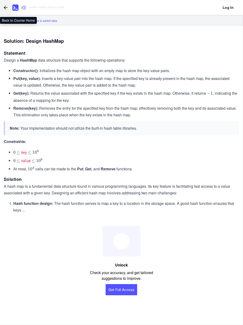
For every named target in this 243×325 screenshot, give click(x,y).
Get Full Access (121, 289)
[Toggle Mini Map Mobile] (24, 7)
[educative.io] (15, 8)
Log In (228, 7)
